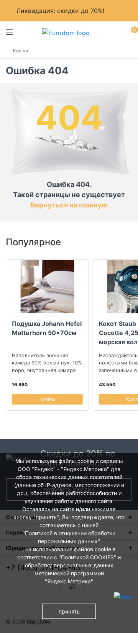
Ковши (20, 50)
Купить (47, 399)
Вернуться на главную (69, 205)
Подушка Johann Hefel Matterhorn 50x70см (47, 328)
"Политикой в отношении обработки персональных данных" (69, 537)
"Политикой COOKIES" (87, 557)
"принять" (46, 517)
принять (69, 611)
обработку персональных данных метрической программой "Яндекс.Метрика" (69, 573)
